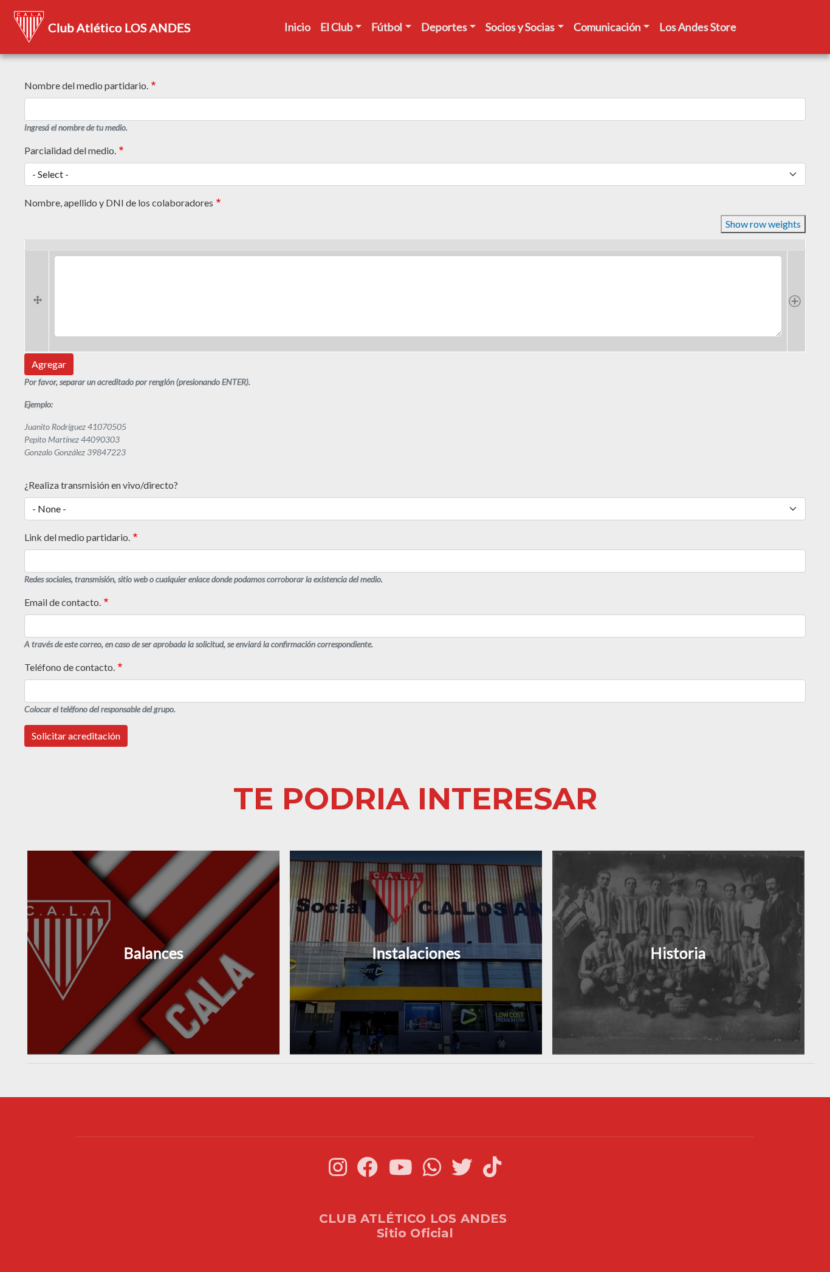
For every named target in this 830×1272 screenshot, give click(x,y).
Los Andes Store (697, 26)
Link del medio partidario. (77, 537)
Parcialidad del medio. (70, 150)
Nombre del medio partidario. (86, 85)
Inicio (297, 26)
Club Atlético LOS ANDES (119, 27)
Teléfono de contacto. (69, 667)
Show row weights (763, 224)
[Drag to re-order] (37, 301)
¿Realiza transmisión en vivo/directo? (101, 485)
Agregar (49, 364)
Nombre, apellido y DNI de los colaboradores (118, 202)
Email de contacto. (62, 602)
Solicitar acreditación (76, 735)
